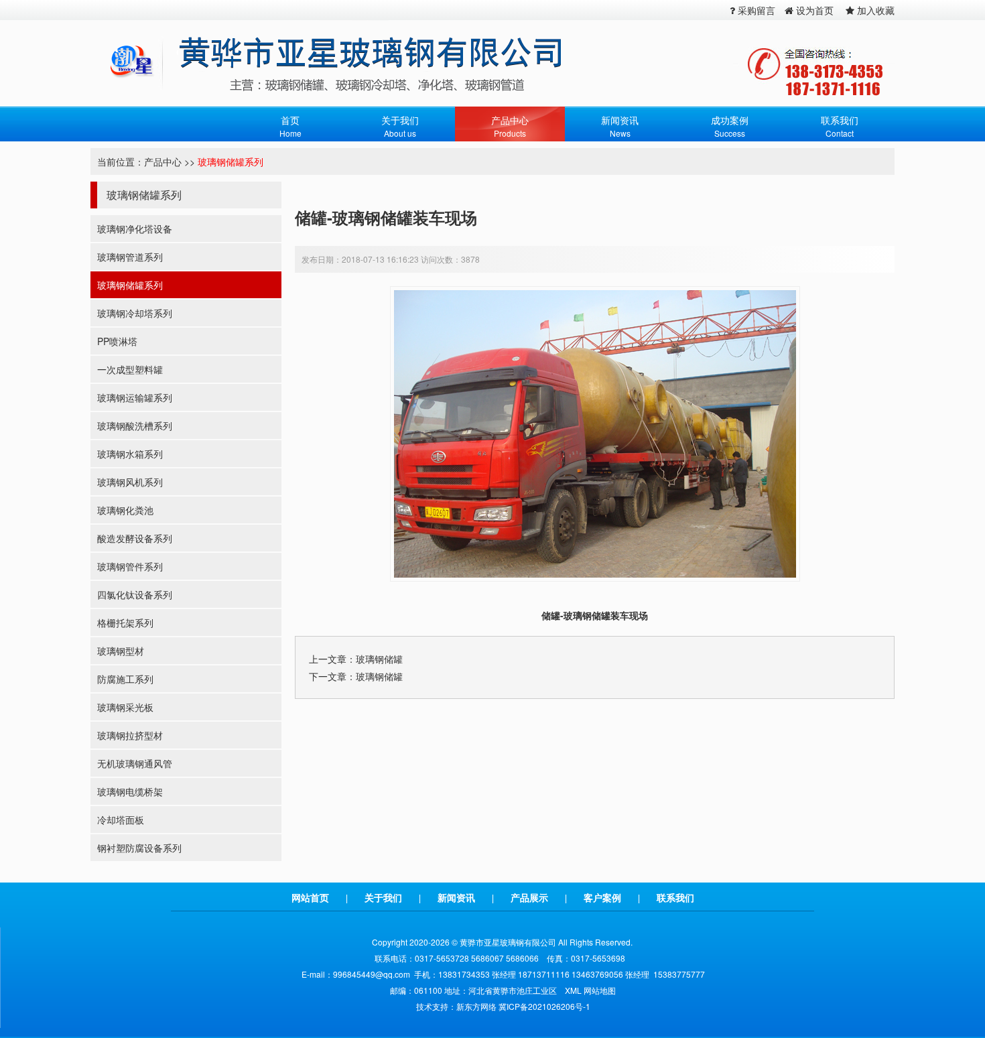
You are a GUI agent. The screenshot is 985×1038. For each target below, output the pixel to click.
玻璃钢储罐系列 (230, 161)
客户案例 (602, 897)
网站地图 (600, 990)
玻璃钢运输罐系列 (134, 397)
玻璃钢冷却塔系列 (134, 313)
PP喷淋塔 (117, 341)
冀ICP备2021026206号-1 (544, 1006)
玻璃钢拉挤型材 (130, 735)
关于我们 (383, 897)
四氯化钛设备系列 (134, 594)
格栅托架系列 (125, 622)
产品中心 (163, 161)
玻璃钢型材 (120, 650)
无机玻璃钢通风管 (134, 763)
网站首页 (310, 897)
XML (573, 990)
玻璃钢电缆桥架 (130, 791)
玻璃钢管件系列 (130, 566)
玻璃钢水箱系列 (130, 453)
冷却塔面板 (120, 819)
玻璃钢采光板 (125, 707)
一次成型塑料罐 (130, 369)
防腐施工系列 (125, 679)
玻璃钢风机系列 (130, 482)
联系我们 (675, 897)
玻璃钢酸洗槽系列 (134, 425)
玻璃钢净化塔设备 (134, 228)
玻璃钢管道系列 (130, 256)
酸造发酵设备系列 (134, 538)
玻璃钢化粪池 (125, 510)
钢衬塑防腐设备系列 (139, 847)
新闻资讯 (456, 897)
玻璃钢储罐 (379, 658)
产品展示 (529, 897)
